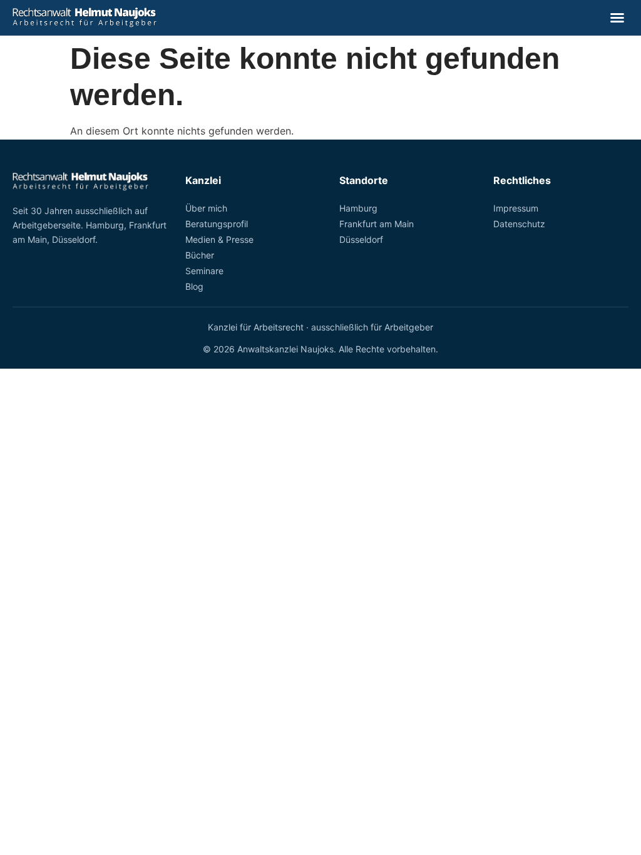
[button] (617, 17)
